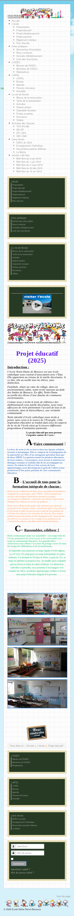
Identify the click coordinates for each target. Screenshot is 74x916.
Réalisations (17, 765)
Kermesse (16, 270)
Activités (16, 257)
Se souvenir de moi (24, 858)
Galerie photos (18, 260)
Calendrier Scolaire (20, 263)
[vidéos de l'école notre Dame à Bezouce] (37, 303)
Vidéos (15, 273)
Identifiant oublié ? (20, 869)
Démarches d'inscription (22, 221)
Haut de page (63, 896)
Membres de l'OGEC (21, 762)
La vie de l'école (19, 247)
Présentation (17, 184)
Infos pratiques (18, 217)
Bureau (15, 788)
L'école (14, 181)
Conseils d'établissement (23, 227)
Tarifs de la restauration (22, 254)
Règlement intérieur (20, 197)
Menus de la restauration (23, 251)
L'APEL (15, 782)
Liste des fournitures (21, 230)
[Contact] (37, 732)
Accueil (30, 745)
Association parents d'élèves (24, 825)
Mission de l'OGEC (20, 758)
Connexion (18, 863)
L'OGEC (15, 755)
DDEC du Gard (19, 818)
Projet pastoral (18, 194)
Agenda (15, 792)
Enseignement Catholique (23, 822)
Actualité (16, 798)
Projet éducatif (18, 187)
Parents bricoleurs (20, 795)
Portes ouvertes (19, 267)
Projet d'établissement (21, 191)
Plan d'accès (17, 200)
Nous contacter (19, 224)
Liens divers (17, 815)
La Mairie (16, 828)
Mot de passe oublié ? (22, 872)
